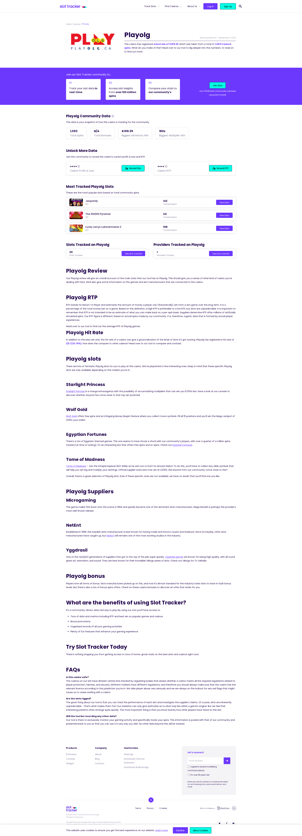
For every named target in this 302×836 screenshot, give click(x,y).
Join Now (217, 85)
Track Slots (150, 6)
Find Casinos (172, 6)
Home (68, 24)
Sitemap (128, 754)
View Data (224, 202)
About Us (192, 6)
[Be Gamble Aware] (207, 808)
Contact (99, 763)
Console (70, 758)
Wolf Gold (71, 416)
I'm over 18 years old (199, 775)
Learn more (161, 830)
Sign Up (228, 6)
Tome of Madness (76, 466)
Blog (97, 758)
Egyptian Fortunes (182, 445)
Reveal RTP (223, 168)
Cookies (163, 808)
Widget (70, 763)
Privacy (150, 808)
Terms (138, 808)
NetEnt (110, 535)
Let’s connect (195, 752)
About (98, 754)
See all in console (133, 253)
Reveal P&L (135, 168)
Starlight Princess (75, 391)
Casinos (77, 24)
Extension (71, 754)
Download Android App (136, 767)
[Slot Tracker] (101, 6)
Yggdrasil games (174, 556)
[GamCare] (223, 808)
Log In (210, 6)
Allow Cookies (200, 830)
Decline (180, 830)
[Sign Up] (227, 760)
